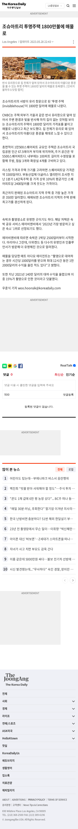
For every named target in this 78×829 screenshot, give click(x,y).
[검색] (68, 5)
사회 (4, 701)
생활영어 (7, 768)
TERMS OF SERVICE (57, 799)
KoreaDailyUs (11, 753)
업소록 (6, 775)
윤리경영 (6, 805)
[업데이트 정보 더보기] (37, 41)
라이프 (6, 716)
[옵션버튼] (73, 42)
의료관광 (7, 783)
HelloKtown (10, 738)
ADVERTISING (19, 799)
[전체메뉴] (74, 5)
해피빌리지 (8, 790)
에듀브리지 (8, 760)
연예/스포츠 (9, 723)
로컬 (71, 469)
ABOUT (5, 799)
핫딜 (4, 745)
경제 (4, 708)
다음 (73, 580)
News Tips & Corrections (35, 805)
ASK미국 (7, 731)
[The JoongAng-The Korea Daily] (16, 679)
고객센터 (17, 805)
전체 (60, 469)
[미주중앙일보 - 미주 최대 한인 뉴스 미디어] (14, 6)
